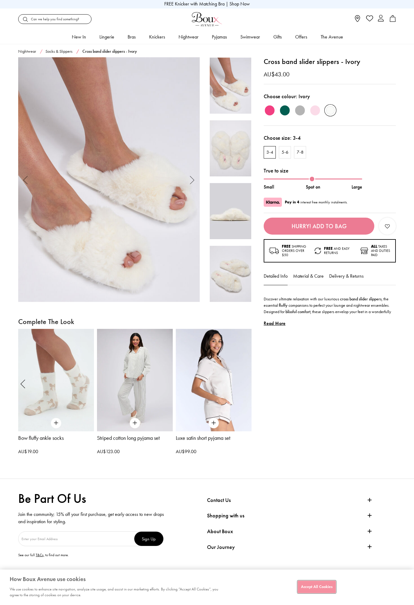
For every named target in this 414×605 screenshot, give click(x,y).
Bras (132, 37)
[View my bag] (393, 20)
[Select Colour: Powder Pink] (315, 110)
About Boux (220, 531)
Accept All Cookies (316, 586)
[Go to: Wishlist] (369, 19)
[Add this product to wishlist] (387, 226)
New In (79, 37)
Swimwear (250, 37)
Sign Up (149, 538)
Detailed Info (276, 276)
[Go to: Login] (381, 19)
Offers (301, 37)
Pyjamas (219, 37)
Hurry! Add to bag (319, 226)
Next (192, 179)
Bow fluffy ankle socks (41, 438)
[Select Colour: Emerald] (285, 110)
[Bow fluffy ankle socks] (56, 380)
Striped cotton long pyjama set (128, 438)
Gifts (277, 37)
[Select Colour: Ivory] (330, 110)
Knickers (157, 37)
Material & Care (308, 276)
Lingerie (106, 37)
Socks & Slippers (58, 51)
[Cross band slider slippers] (109, 179)
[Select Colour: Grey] (300, 110)
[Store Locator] (357, 20)
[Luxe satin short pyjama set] (214, 380)
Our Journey (221, 547)
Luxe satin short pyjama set (203, 438)
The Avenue (332, 37)
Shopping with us (225, 515)
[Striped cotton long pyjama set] (135, 380)
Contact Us (219, 500)
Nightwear (189, 37)
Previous (25, 179)
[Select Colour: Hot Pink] (270, 110)
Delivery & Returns (346, 276)
